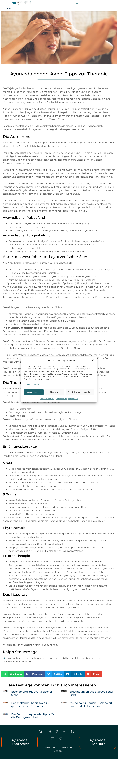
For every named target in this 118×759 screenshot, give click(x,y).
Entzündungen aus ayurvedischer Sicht (91, 693)
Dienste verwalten (33, 384)
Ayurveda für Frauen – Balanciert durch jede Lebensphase (91, 704)
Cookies (58, 751)
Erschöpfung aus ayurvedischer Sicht (31, 693)
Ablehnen (55, 392)
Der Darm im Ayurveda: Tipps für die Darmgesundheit (32, 716)
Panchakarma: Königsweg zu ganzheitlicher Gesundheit (30, 704)
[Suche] (42, 733)
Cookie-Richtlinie (47, 398)
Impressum (73, 398)
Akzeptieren (33, 392)
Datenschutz (61, 398)
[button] (92, 360)
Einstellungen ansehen (79, 392)
